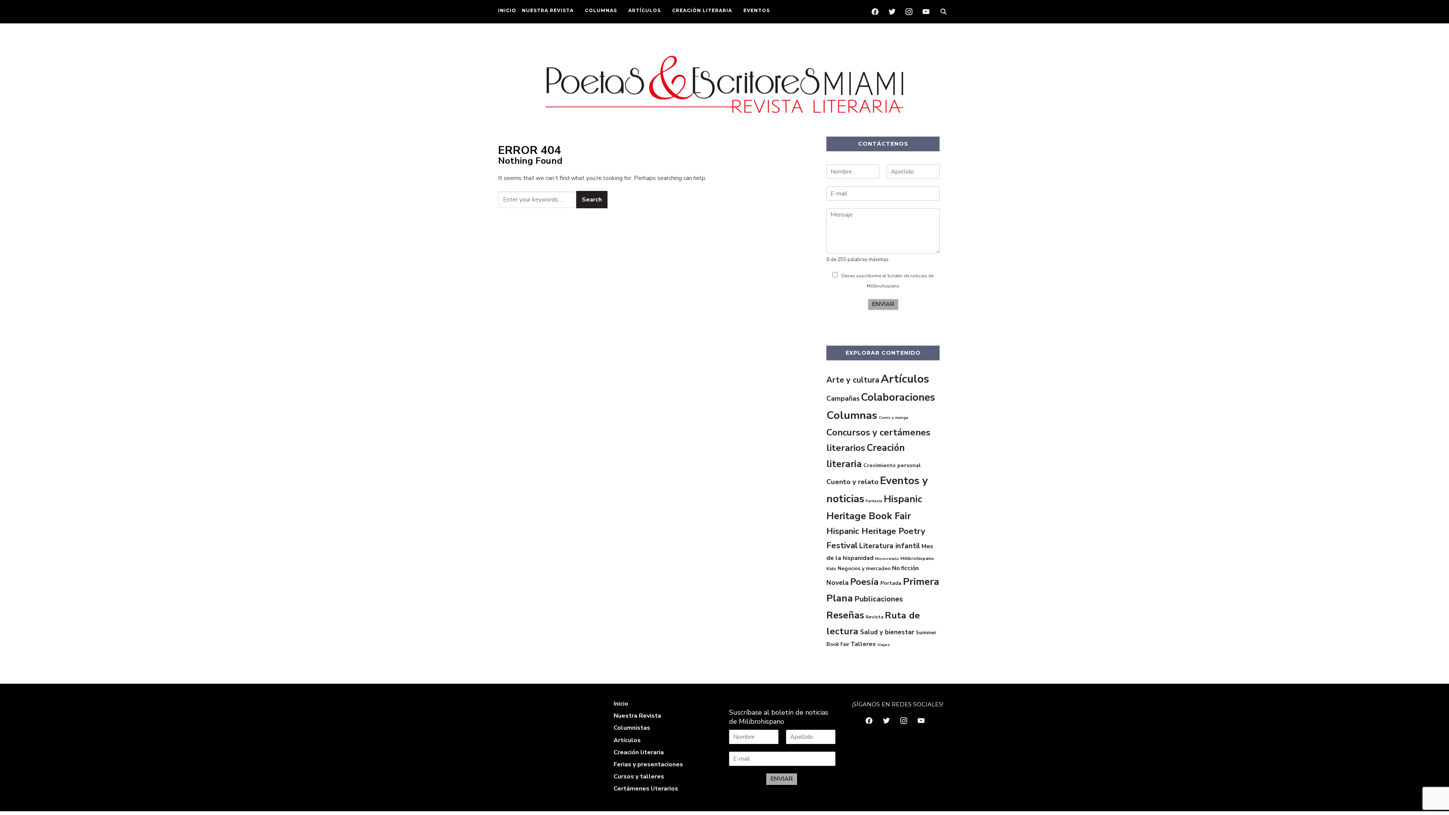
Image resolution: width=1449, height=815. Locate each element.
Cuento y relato (852, 482)
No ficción (905, 568)
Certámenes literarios (646, 788)
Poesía (864, 581)
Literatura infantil (889, 546)
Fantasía (874, 501)
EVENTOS (756, 10)
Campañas (843, 398)
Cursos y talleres (639, 776)
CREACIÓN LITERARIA (702, 10)
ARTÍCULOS (644, 10)
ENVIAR (883, 304)
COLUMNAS (601, 10)
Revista (874, 617)
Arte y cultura (852, 380)
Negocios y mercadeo (864, 568)
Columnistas (632, 728)
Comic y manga (893, 417)
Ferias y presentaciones (648, 764)
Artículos (905, 378)
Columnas (851, 415)
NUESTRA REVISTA (548, 10)
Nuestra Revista (637, 716)
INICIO (507, 10)
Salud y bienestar (887, 632)
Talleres (863, 644)
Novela (837, 582)
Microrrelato (887, 558)
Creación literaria (639, 752)
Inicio (621, 704)
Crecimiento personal (892, 465)
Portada (890, 583)
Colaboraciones (898, 397)
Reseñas (845, 615)
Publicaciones (878, 599)
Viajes (883, 644)
